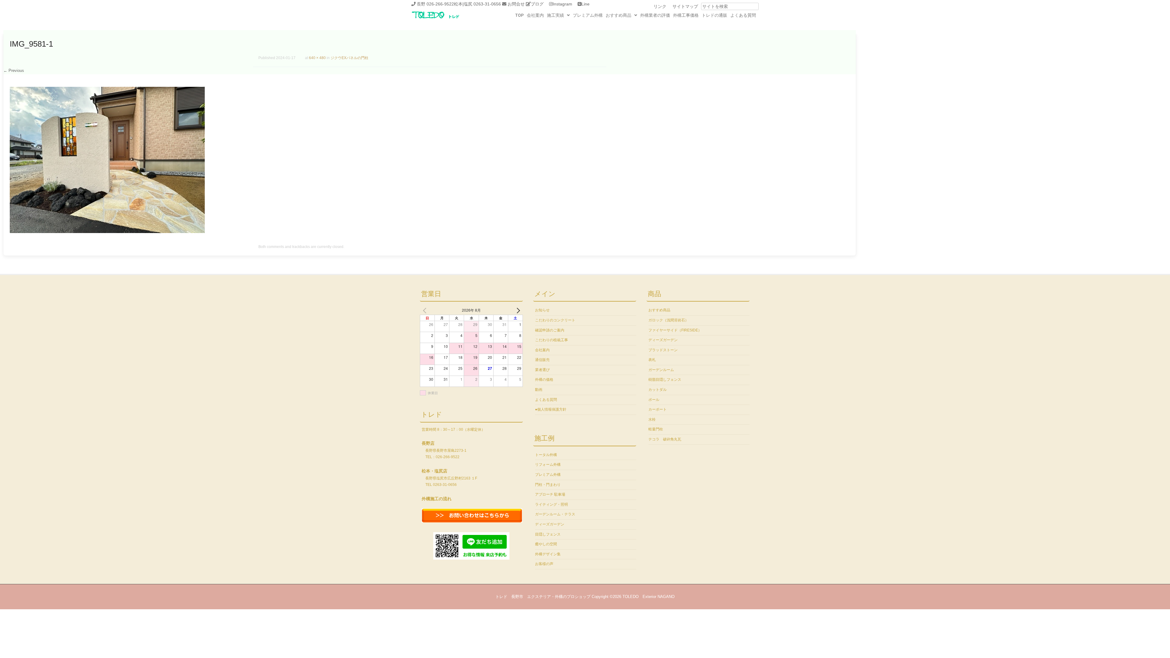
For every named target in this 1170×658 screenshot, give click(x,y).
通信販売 (542, 360)
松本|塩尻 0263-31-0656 (477, 4)
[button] (558, 15)
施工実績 (555, 15)
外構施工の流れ (437, 498)
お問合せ (516, 4)
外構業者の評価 (655, 15)
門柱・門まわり (548, 485)
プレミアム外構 (588, 15)
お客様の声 (544, 564)
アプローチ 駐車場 (550, 494)
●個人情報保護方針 (550, 409)
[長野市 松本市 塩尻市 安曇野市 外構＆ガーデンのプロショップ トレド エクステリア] (443, 18)
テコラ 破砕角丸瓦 (664, 439)
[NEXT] (517, 310)
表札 (652, 360)
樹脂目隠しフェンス (664, 379)
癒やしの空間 (546, 544)
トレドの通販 (714, 15)
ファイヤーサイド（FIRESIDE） (675, 330)
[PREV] (425, 310)
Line (585, 4)
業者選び (542, 370)
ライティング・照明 (551, 504)
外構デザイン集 (548, 554)
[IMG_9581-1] (107, 231)
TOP (519, 15)
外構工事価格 (686, 15)
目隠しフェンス (548, 534)
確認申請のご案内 (549, 330)
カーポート (657, 409)
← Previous (13, 70)
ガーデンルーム (661, 370)
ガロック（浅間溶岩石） (668, 320)
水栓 (652, 419)
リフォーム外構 (548, 464)
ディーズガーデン (549, 524)
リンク (660, 6)
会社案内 (535, 15)
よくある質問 (743, 15)
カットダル (657, 389)
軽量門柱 (655, 429)
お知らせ (542, 310)
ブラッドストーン (663, 350)
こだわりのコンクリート (555, 320)
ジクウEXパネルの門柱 (349, 58)
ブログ (537, 4)
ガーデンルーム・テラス (555, 514)
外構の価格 (544, 379)
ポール (653, 400)
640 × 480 (317, 58)
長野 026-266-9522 (435, 4)
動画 (538, 389)
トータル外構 (546, 455)
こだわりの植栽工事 (551, 340)
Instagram (562, 4)
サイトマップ (685, 6)
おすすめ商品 (618, 15)
